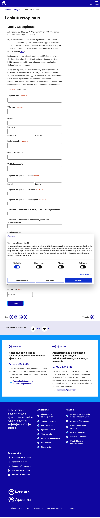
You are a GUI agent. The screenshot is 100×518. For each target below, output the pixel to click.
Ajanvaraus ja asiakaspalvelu (47, 415)
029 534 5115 (64, 366)
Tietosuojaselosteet (35, 508)
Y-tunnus (15, 107)
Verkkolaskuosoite (15, 164)
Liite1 (22, 51)
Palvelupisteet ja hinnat (51, 438)
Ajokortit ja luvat (48, 430)
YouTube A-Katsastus (21, 475)
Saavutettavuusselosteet (57, 508)
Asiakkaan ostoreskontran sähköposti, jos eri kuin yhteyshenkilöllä (28, 221)
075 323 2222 (20, 363)
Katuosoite (11, 127)
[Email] (25, 317)
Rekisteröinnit (47, 425)
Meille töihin (46, 443)
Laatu (72, 508)
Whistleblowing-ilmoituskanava (77, 442)
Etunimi (10, 184)
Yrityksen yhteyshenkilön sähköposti (26, 200)
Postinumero (39, 135)
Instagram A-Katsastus (22, 466)
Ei (48, 329)
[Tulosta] (92, 317)
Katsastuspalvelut (48, 421)
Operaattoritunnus (15, 152)
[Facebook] (11, 317)
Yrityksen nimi (17, 95)
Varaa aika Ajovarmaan (66, 390)
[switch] (39, 267)
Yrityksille (18, 10)
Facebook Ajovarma (20, 462)
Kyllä (38, 329)
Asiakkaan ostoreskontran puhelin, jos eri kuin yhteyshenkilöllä (33, 210)
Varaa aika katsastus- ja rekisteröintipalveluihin (23, 382)
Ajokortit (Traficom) (78, 437)
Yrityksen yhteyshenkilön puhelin (25, 190)
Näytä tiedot (84, 274)
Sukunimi (38, 184)
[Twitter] (16, 317)
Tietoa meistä (46, 447)
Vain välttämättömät (21, 280)
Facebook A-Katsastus (21, 457)
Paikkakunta (11, 135)
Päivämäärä (16, 290)
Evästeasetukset (16, 508)
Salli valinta (50, 280)
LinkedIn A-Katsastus (21, 470)
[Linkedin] (21, 317)
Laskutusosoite (17, 141)
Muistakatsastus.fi (78, 432)
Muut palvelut (47, 434)
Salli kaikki (78, 280)
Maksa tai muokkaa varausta (78, 426)
